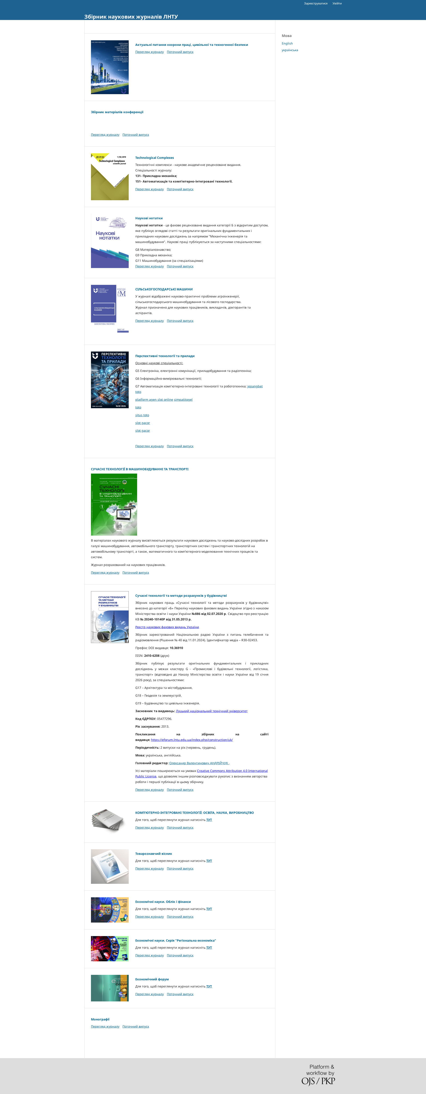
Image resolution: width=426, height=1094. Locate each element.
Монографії (100, 1019)
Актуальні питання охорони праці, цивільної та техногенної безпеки (191, 45)
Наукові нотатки (149, 218)
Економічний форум (152, 979)
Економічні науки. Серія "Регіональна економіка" (175, 940)
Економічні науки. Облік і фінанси (163, 902)
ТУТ (209, 820)
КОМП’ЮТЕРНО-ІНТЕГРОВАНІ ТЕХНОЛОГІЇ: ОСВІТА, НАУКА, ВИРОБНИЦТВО (194, 812)
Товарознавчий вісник (153, 853)
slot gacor (142, 423)
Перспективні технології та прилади (165, 356)
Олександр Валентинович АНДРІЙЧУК (199, 763)
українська (290, 50)
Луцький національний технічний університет (212, 711)
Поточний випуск (180, 52)
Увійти (337, 3)
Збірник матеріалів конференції (117, 112)
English (287, 43)
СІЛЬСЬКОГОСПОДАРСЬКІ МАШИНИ (164, 289)
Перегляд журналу (149, 52)
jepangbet (255, 386)
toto (138, 392)
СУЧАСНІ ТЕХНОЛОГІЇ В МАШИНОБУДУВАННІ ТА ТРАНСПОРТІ (139, 469)
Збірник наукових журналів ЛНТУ (131, 16)
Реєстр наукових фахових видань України (167, 627)
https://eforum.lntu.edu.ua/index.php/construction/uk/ (192, 740)
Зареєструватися (315, 3)
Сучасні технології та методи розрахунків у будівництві (181, 595)
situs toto (142, 415)
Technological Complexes (154, 157)
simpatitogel (183, 399)
